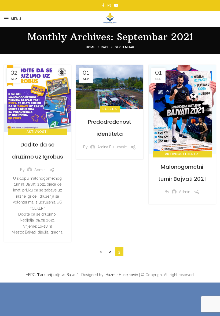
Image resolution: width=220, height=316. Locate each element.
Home (90, 47)
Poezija (109, 109)
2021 (104, 47)
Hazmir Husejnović (121, 275)
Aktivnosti (37, 132)
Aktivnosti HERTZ (182, 154)
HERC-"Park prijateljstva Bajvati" (51, 275)
